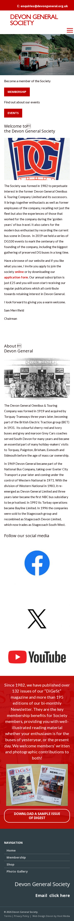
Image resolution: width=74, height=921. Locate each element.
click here (59, 895)
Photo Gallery (17, 871)
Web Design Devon (42, 916)
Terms (7, 916)
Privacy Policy (21, 916)
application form (16, 277)
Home (11, 850)
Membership (17, 92)
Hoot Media (63, 916)
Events (13, 113)
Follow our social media (26, 535)
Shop (10, 864)
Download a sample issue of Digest (37, 815)
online (19, 272)
